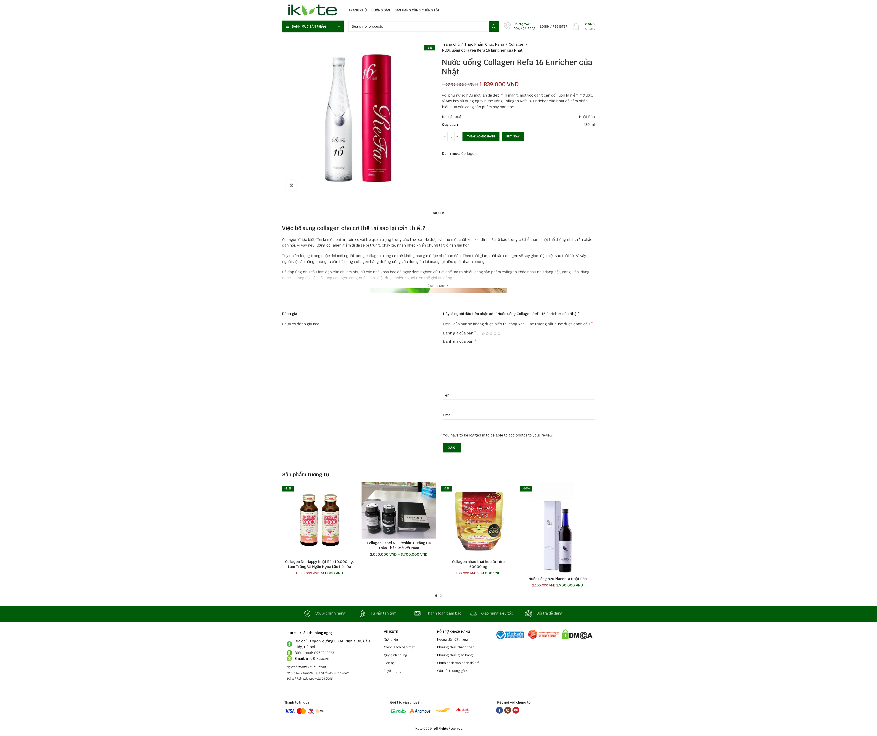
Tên (446, 395)
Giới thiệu (391, 639)
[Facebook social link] (499, 710)
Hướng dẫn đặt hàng (452, 639)
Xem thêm (436, 285)
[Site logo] (311, 10)
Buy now (512, 136)
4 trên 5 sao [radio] (495, 333)
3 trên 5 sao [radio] (491, 333)
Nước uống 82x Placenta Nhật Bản (557, 578)
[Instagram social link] (507, 710)
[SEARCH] (494, 26)
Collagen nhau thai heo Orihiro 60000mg (478, 564)
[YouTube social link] (515, 710)
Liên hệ (389, 663)
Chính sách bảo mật (399, 647)
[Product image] (478, 519)
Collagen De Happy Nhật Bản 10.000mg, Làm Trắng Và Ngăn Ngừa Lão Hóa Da (319, 564)
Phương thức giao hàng (455, 655)
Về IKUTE (391, 632)
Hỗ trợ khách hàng (453, 632)
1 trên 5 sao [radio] (483, 333)
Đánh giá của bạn (459, 333)
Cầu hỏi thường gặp (452, 671)
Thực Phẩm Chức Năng (484, 44)
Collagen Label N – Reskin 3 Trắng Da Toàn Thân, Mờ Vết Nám (399, 545)
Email (447, 415)
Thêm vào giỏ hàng (481, 136)
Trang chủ (451, 44)
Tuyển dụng (393, 671)
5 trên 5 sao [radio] (499, 333)
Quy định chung (395, 655)
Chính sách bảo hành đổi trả (458, 663)
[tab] (438, 211)
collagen (373, 255)
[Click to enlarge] (291, 185)
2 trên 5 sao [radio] (487, 333)
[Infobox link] (519, 26)
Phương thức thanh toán (455, 647)
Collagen (516, 44)
